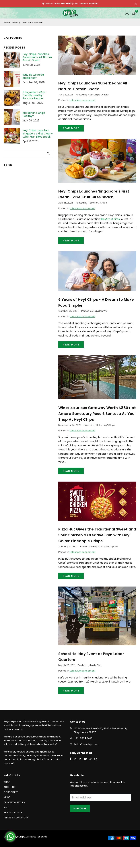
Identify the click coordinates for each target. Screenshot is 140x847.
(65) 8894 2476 (83, 738)
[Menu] (4, 13)
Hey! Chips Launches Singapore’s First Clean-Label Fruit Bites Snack (38, 133)
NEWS (7, 797)
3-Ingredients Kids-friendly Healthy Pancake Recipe (35, 95)
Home (7, 22)
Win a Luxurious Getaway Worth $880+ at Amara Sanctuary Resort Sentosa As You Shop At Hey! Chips (97, 413)
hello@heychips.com (86, 744)
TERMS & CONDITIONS (16, 817)
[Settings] (127, 13)
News (15, 22)
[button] (133, 13)
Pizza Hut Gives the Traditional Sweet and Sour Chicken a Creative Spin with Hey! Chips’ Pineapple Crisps (97, 535)
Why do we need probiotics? (33, 76)
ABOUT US (9, 787)
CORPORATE (11, 792)
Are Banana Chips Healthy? (34, 114)
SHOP (7, 782)
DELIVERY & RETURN (14, 802)
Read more (71, 128)
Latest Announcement (82, 100)
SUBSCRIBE (79, 808)
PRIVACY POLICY (13, 812)
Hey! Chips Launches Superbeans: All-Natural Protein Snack (37, 57)
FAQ (6, 807)
